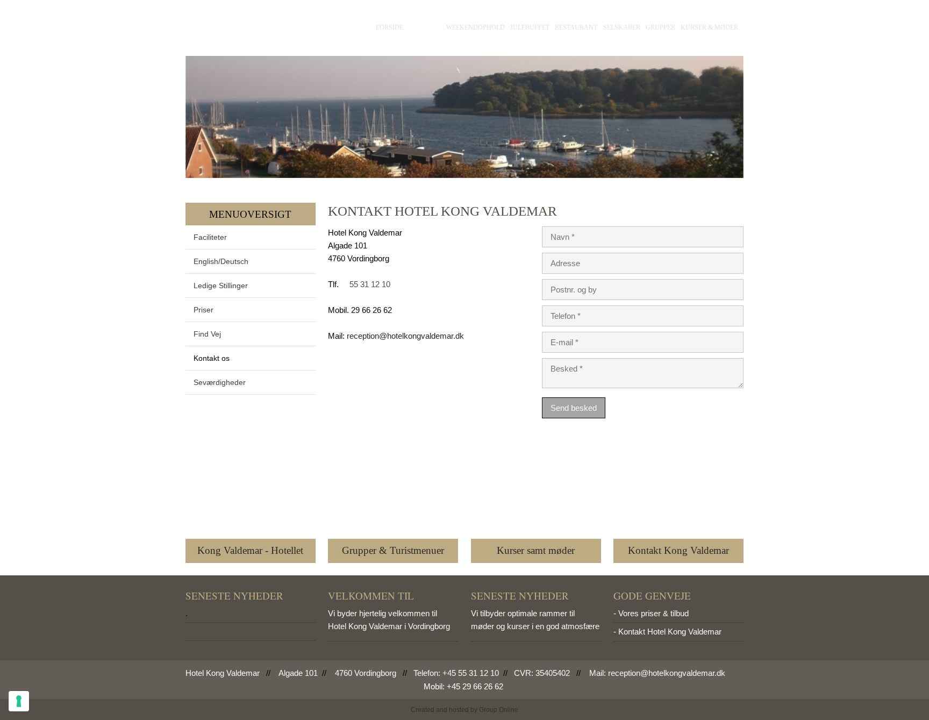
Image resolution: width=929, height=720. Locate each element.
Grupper (660, 27)
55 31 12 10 (369, 284)
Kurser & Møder (709, 27)
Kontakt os (212, 358)
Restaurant (576, 27)
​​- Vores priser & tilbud (651, 613)
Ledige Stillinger (221, 285)
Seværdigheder (220, 382)
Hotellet (425, 27)
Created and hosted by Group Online (464, 710)
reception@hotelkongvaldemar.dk (405, 335)
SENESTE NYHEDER (234, 595)
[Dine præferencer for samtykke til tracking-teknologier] (19, 701)
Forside (389, 27)
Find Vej (207, 334)
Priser (203, 309)
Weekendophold (475, 27)
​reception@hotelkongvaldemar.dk (666, 673)
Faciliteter (210, 237)
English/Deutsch (221, 261)
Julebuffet (529, 27)
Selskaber (621, 27)
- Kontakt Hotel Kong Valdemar (667, 631)
